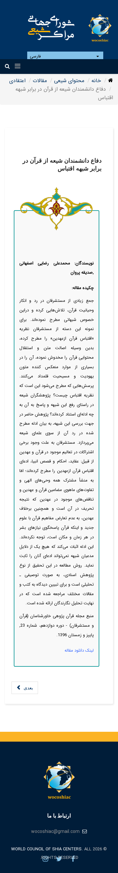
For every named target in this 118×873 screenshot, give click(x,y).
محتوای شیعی (69, 81)
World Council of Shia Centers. (47, 849)
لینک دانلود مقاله (79, 650)
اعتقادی (17, 81)
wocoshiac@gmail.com (55, 831)
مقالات (40, 81)
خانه (96, 81)
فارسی (36, 56)
